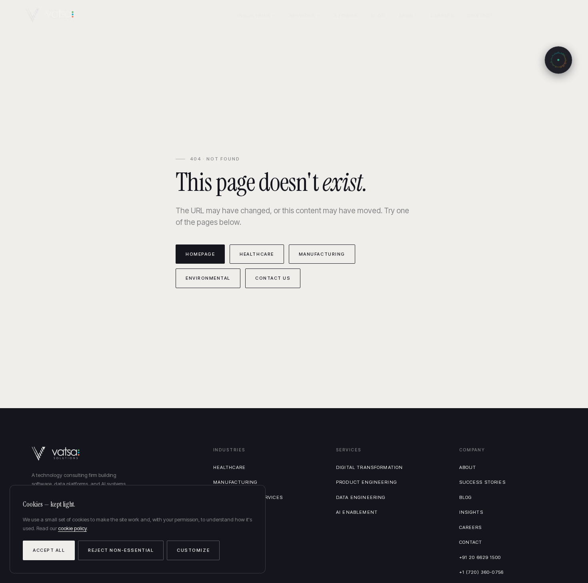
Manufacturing (322, 254)
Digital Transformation (369, 467)
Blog (378, 15)
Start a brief (534, 15)
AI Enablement (357, 512)
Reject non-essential (121, 550)
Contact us (272, 278)
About (408, 15)
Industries (254, 15)
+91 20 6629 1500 (480, 557)
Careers (442, 15)
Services (302, 15)
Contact (480, 15)
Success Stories (482, 482)
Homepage (200, 254)
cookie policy (72, 528)
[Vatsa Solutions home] (54, 15)
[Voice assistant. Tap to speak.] (558, 60)
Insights (471, 512)
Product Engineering (366, 482)
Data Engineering (360, 497)
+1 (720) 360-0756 (481, 572)
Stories (346, 15)
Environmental (208, 278)
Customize (193, 550)
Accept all (49, 550)
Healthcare (257, 254)
